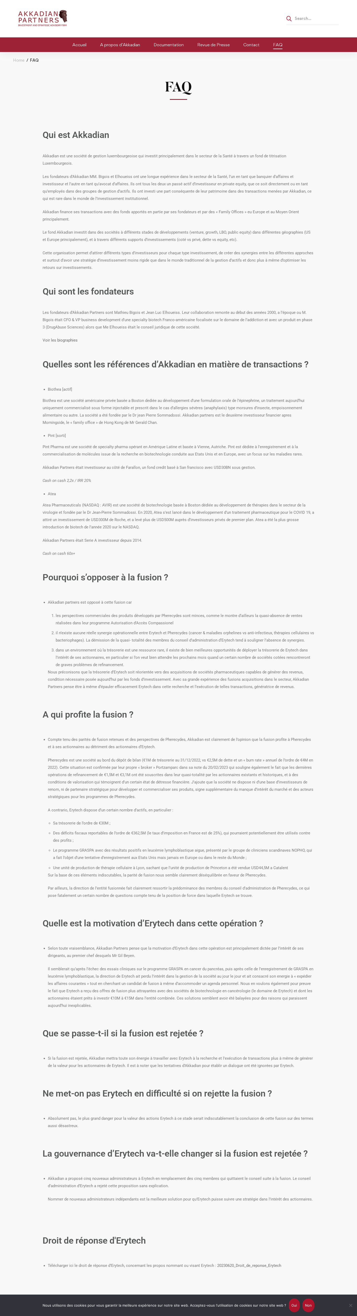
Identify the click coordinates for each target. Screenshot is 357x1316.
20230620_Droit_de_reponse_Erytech (249, 1265)
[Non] (350, 1305)
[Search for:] (312, 18)
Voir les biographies (60, 340)
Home (18, 60)
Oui (294, 1305)
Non (308, 1305)
